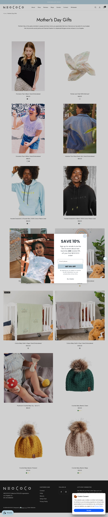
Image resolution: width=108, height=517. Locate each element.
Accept (89, 510)
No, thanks (70, 279)
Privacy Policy (99, 506)
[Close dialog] (84, 235)
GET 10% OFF (70, 266)
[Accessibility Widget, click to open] (105, 258)
